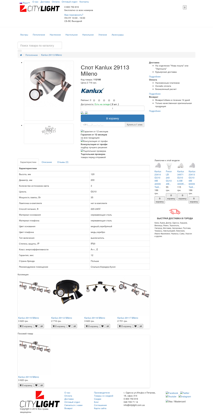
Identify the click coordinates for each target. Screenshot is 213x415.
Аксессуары (118, 34)
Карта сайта (100, 408)
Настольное (71, 34)
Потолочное (39, 34)
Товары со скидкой (103, 395)
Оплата (56, 1)
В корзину (112, 118)
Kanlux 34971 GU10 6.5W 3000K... (181, 177)
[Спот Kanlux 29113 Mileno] (49, 91)
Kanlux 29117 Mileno (127, 317)
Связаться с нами (73, 405)
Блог (96, 401)
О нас (35, 1)
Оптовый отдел (69, 1)
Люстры (24, 34)
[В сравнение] (41, 326)
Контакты (84, 1)
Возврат (68, 408)
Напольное (88, 34)
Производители (102, 392)
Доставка (45, 1)
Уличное (102, 34)
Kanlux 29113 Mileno (51, 54)
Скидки (97, 398)
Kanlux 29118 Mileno (94, 317)
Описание (47, 161)
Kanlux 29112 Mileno (61, 317)
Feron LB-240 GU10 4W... (169, 177)
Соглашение (100, 405)
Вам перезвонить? (73, 14)
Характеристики (28, 161)
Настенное (55, 34)
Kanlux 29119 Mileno (28, 317)
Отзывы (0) (62, 161)
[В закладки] (36, 326)
